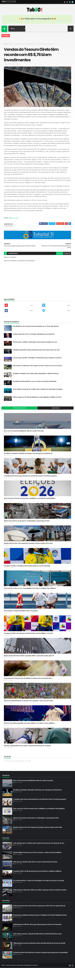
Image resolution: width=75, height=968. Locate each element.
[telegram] (72, 2)
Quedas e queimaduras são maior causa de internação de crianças (27, 746)
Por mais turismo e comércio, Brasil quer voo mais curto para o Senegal (38, 880)
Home (5, 44)
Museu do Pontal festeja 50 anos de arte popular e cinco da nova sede (28, 701)
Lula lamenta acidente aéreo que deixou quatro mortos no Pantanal (37, 924)
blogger (59, 253)
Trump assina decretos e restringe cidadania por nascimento (34, 334)
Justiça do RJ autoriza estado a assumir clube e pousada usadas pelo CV (29, 656)
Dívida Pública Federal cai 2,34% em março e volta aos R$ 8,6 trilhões (37, 852)
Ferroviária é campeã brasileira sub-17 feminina (21, 611)
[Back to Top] (72, 965)
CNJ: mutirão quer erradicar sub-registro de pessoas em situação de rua (38, 843)
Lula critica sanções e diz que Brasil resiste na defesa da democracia (37, 934)
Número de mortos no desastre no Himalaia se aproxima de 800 (27, 521)
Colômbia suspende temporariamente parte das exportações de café (36, 350)
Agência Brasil (13, 218)
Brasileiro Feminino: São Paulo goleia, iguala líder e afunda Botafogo (36, 373)
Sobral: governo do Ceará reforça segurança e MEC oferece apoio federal (39, 906)
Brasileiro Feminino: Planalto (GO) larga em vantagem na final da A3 (28, 453)
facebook (67, 253)
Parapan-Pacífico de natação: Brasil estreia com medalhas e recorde (28, 633)
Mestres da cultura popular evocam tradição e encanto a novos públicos (29, 723)
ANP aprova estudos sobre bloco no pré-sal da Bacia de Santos (35, 862)
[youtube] (64, 2)
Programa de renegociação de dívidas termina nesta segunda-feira (28, 678)
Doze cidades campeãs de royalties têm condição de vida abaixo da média (37, 389)
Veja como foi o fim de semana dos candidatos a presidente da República (29, 498)
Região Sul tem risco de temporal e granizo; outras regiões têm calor (28, 543)
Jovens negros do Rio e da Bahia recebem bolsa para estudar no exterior (37, 358)
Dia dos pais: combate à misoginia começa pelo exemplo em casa (35, 342)
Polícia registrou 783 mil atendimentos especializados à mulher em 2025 (37, 397)
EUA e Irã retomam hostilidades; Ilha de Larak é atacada (24, 431)
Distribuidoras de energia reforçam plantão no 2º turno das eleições (36, 326)
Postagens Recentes (19, 408)
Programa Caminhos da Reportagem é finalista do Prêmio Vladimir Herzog (40, 915)
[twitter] (67, 2)
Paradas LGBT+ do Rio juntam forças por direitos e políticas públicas (37, 871)
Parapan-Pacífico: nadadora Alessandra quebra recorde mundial (27, 566)
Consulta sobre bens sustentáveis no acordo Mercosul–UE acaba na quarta (30, 476)
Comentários (55, 408)
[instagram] (70, 2)
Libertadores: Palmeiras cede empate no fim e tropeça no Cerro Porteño (37, 365)
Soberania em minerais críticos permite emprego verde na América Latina (39, 890)
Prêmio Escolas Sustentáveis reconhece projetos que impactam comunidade (40, 952)
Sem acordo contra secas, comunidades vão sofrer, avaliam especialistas (30, 588)
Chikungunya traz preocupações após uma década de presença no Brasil (39, 943)
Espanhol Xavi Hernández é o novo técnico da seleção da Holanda (34, 381)
